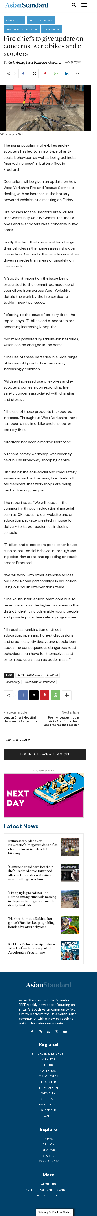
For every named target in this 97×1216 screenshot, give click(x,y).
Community (14, 20)
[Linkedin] (66, 73)
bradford (52, 675)
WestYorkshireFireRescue (39, 682)
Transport (51, 29)
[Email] (77, 73)
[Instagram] (40, 1032)
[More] (67, 695)
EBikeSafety (12, 682)
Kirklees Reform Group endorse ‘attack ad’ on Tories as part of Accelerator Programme (32, 948)
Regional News (40, 20)
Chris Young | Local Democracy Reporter (34, 63)
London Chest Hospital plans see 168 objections (21, 719)
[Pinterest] (44, 73)
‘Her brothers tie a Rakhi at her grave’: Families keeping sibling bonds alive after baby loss (31, 923)
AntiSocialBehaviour (29, 675)
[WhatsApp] (55, 73)
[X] (34, 73)
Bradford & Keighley (21, 29)
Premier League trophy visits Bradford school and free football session (61, 721)
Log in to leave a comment (44, 754)
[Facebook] (23, 73)
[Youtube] (65, 1032)
